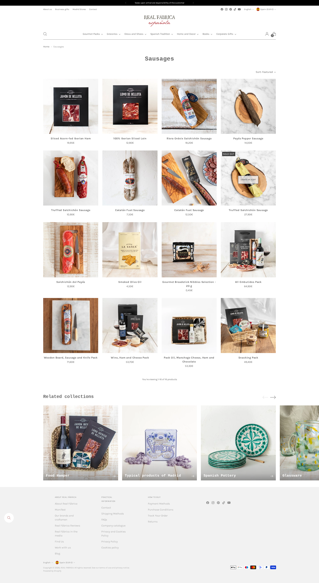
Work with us (63, 547)
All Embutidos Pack (248, 282)
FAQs (104, 519)
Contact (106, 507)
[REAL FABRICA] (159, 20)
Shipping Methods (112, 513)
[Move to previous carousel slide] (265, 397)
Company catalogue (113, 525)
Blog (57, 553)
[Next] (193, 3)
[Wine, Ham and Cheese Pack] (129, 325)
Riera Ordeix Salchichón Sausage (189, 138)
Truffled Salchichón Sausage (70, 210)
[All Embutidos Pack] (248, 249)
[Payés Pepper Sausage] (248, 106)
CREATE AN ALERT (248, 180)
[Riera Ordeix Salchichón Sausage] (189, 106)
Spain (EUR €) (266, 9)
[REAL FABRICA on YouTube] (239, 9)
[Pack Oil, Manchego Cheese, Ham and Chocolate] (189, 325)
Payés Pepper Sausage (248, 138)
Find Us (59, 541)
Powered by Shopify (52, 571)
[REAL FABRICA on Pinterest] (230, 9)
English (247, 9)
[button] (45, 34)
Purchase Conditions (160, 509)
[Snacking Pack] (248, 325)
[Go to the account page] (267, 34)
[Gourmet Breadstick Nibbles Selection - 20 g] (189, 249)
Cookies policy (110, 547)
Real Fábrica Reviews (67, 525)
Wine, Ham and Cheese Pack (130, 357)
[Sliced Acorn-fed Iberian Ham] (70, 106)
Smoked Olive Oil (130, 282)
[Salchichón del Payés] (70, 249)
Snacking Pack (248, 357)
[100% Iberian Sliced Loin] (129, 106)
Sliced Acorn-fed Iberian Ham (71, 138)
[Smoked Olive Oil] (129, 249)
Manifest (60, 509)
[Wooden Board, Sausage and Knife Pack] (70, 325)
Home (46, 46)
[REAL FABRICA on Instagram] (226, 9)
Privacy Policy (109, 541)
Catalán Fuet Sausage (130, 210)
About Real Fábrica (66, 503)
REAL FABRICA (67, 568)
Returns (153, 521)
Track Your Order (158, 515)
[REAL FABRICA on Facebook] (221, 9)
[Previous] (125, 3)
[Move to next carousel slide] (273, 397)
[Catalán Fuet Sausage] (129, 178)
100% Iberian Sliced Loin (130, 138)
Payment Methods (159, 503)
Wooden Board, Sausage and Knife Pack (71, 357)
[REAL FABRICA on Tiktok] (234, 9)
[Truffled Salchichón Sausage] (70, 178)
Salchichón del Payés (70, 282)
